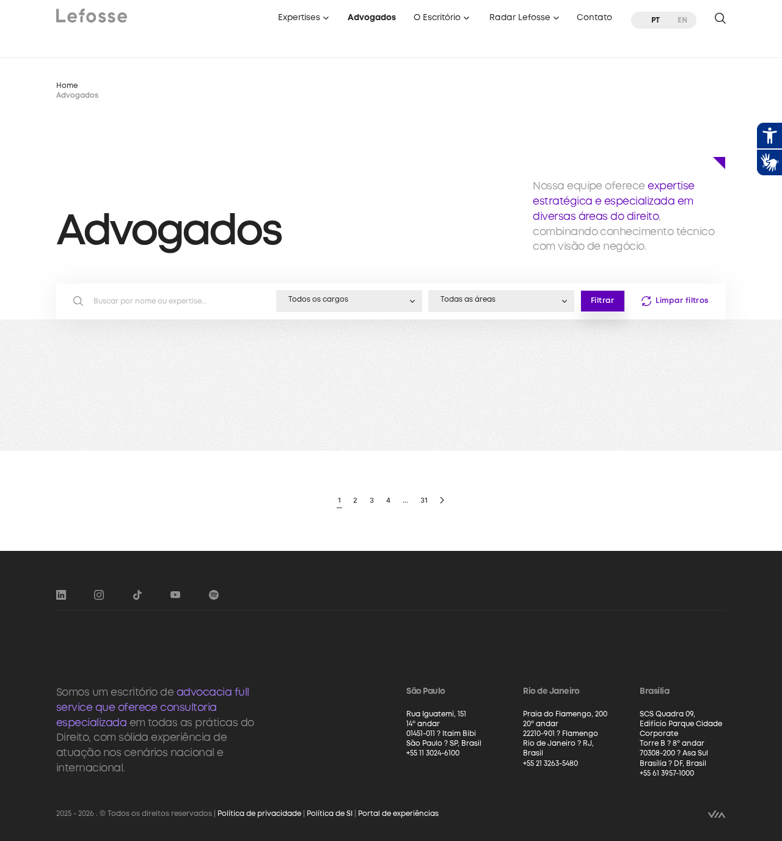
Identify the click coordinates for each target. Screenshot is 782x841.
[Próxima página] (442, 500)
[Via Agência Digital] (716, 814)
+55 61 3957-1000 (667, 773)
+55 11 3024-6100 (432, 753)
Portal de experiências (398, 813)
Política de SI (330, 813)
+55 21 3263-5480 (550, 763)
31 (424, 500)
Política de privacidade (259, 813)
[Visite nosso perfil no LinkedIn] (61, 595)
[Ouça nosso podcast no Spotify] (214, 595)
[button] (304, 20)
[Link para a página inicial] (91, 15)
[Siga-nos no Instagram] (99, 595)
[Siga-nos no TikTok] (137, 595)
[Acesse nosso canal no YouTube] (175, 595)
